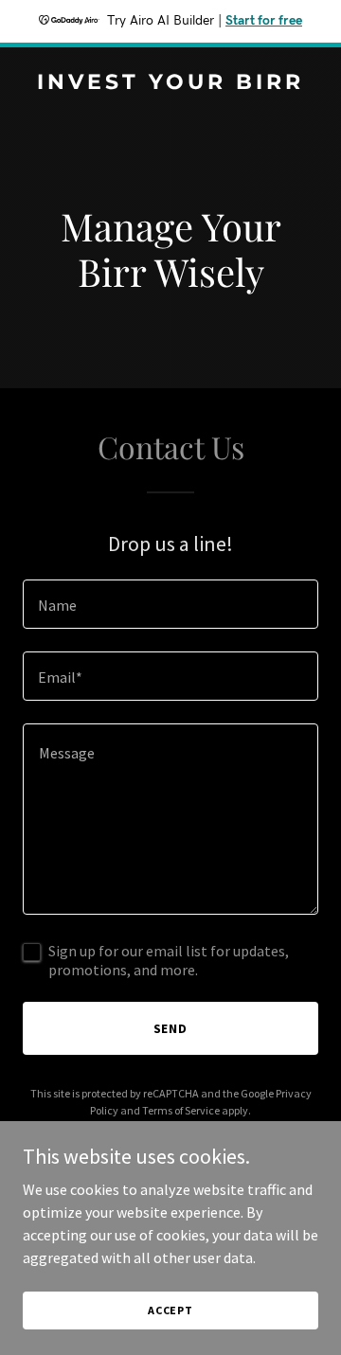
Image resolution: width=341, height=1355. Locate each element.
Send (170, 1028)
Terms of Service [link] (181, 1110)
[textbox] (170, 604)
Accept (170, 1310)
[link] (170, 83)
